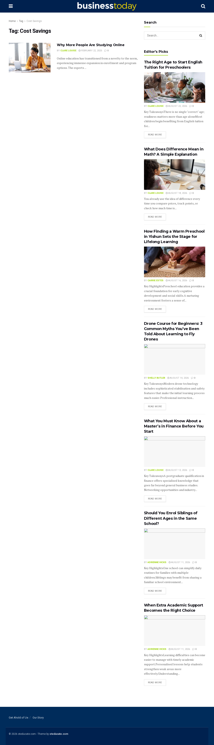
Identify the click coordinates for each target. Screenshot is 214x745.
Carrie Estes (155, 280)
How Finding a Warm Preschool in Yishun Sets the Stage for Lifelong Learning (174, 236)
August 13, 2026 (177, 470)
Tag (21, 21)
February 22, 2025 (91, 50)
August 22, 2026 (177, 106)
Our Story (38, 717)
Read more (155, 134)
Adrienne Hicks (157, 562)
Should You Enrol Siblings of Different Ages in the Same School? (170, 518)
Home (12, 21)
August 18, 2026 (177, 193)
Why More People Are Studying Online (91, 45)
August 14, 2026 (179, 378)
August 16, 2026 (177, 280)
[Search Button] (201, 35)
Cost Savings (34, 21)
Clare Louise (68, 50)
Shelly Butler (156, 378)
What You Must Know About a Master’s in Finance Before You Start (174, 426)
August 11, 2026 (180, 562)
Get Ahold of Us (18, 717)
